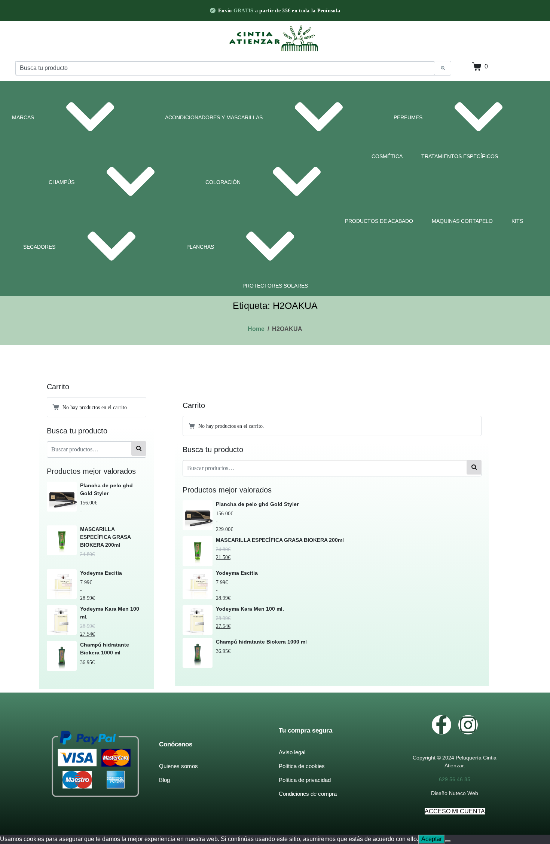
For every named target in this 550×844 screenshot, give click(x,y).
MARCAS (23, 117)
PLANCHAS (200, 247)
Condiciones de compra (308, 794)
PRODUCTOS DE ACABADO (379, 221)
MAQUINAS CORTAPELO (462, 221)
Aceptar (431, 839)
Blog (164, 780)
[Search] (443, 68)
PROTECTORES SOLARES (275, 286)
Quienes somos (178, 766)
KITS (517, 221)
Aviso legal (292, 752)
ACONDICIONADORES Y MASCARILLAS (214, 117)
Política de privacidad (305, 780)
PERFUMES (408, 117)
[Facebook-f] (441, 724)
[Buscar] (138, 448)
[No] (448, 841)
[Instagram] (468, 724)
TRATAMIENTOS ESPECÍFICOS (459, 156)
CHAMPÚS (61, 182)
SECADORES (39, 247)
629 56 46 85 (454, 779)
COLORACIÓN (223, 182)
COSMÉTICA (387, 156)
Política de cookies (302, 766)
